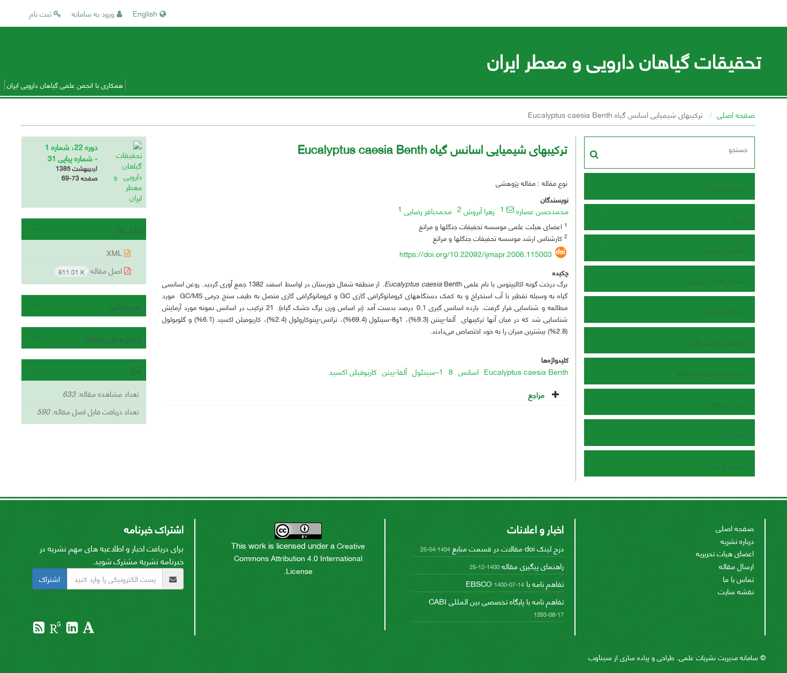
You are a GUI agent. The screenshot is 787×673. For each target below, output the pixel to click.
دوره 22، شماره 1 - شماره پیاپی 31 (71, 152)
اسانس (468, 371)
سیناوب (600, 656)
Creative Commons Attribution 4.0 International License (299, 558)
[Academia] (87, 629)
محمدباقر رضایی (428, 210)
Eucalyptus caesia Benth (526, 371)
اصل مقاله (91, 270)
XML (115, 252)
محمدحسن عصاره (542, 210)
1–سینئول (427, 371)
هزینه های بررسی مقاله (711, 372)
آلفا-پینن (394, 371)
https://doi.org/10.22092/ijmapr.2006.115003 (475, 253)
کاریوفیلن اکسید (353, 371)
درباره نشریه (737, 540)
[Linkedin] (71, 629)
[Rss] (39, 629)
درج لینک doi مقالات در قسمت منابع (508, 548)
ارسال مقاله (727, 403)
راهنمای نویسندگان (717, 342)
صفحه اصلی (736, 114)
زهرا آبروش (479, 210)
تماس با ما (729, 465)
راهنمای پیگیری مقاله (533, 565)
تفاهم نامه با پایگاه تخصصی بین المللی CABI (496, 601)
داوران (736, 434)
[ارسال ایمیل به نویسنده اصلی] (510, 209)
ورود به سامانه (94, 13)
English (146, 13)
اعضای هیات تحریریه (716, 280)
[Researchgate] (54, 629)
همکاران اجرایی (723, 310)
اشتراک (49, 578)
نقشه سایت (736, 591)
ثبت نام (41, 13)
